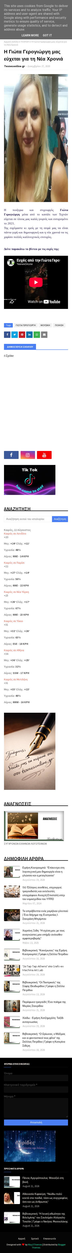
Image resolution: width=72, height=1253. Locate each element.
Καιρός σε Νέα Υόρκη (16, 592)
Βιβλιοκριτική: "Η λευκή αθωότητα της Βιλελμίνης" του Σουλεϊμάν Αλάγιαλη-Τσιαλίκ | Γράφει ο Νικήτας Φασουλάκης (45, 1217)
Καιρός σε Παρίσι (14, 562)
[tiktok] (61, 455)
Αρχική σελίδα (11, 41)
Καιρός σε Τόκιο (13, 621)
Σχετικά (35, 1238)
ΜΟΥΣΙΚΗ (45, 325)
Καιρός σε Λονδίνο (15, 533)
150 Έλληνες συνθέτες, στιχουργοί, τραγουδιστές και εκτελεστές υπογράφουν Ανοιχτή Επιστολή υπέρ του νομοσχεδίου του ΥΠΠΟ (43, 893)
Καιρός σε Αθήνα (14, 650)
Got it (47, 35)
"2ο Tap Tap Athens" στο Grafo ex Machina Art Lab (43, 968)
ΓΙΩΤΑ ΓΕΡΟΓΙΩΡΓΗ (26, 325)
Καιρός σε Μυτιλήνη (16, 679)
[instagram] (28, 455)
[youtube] (44, 455)
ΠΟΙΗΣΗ (25, 41)
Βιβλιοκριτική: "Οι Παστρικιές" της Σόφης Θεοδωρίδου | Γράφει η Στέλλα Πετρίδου (43, 986)
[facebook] (11, 455)
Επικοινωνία (49, 1238)
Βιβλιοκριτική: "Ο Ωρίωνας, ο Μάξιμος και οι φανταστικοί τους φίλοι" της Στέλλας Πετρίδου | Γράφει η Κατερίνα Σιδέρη (43, 1039)
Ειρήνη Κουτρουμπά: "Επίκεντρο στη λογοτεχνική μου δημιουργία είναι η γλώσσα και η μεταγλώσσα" (43, 871)
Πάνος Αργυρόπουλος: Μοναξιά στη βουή (43, 1179)
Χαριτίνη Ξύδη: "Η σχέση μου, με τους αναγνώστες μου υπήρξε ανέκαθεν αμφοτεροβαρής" (43, 934)
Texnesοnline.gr (14, 66)
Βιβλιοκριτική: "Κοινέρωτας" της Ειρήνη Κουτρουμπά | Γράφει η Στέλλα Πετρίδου (45, 952)
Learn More (30, 35)
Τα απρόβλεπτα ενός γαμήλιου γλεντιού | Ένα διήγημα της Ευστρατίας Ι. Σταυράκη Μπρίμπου (45, 914)
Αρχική (21, 1238)
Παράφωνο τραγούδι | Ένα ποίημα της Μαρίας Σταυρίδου (44, 1003)
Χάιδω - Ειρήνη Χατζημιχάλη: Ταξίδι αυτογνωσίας (42, 1019)
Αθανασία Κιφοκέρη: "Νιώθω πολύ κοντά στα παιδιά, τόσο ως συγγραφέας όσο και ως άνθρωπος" (45, 1197)
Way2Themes (35, 1244)
